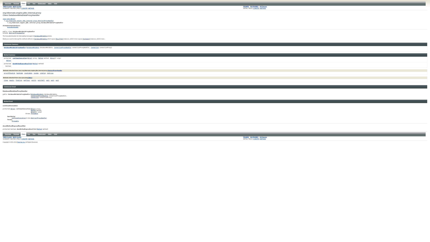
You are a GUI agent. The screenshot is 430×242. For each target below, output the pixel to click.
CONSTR (24, 8)
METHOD (31, 8)
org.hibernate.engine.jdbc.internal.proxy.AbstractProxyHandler (30, 21)
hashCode (19, 73)
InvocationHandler (12, 27)
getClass (27, 80)
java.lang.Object (9, 19)
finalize (19, 80)
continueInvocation (20, 58)
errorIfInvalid (9, 73)
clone (6, 80)
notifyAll (41, 80)
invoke (36, 73)
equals (11, 80)
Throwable (34, 113)
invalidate (28, 73)
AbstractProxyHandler (17, 33)
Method (40, 58)
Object (8, 60)
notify (33, 80)
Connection (95, 47)
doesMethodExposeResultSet (22, 64)
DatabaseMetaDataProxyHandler (15, 47)
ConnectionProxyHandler (62, 47)
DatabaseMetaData (33, 47)
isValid (42, 73)
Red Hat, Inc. (21, 142)
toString (50, 73)
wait (47, 80)
